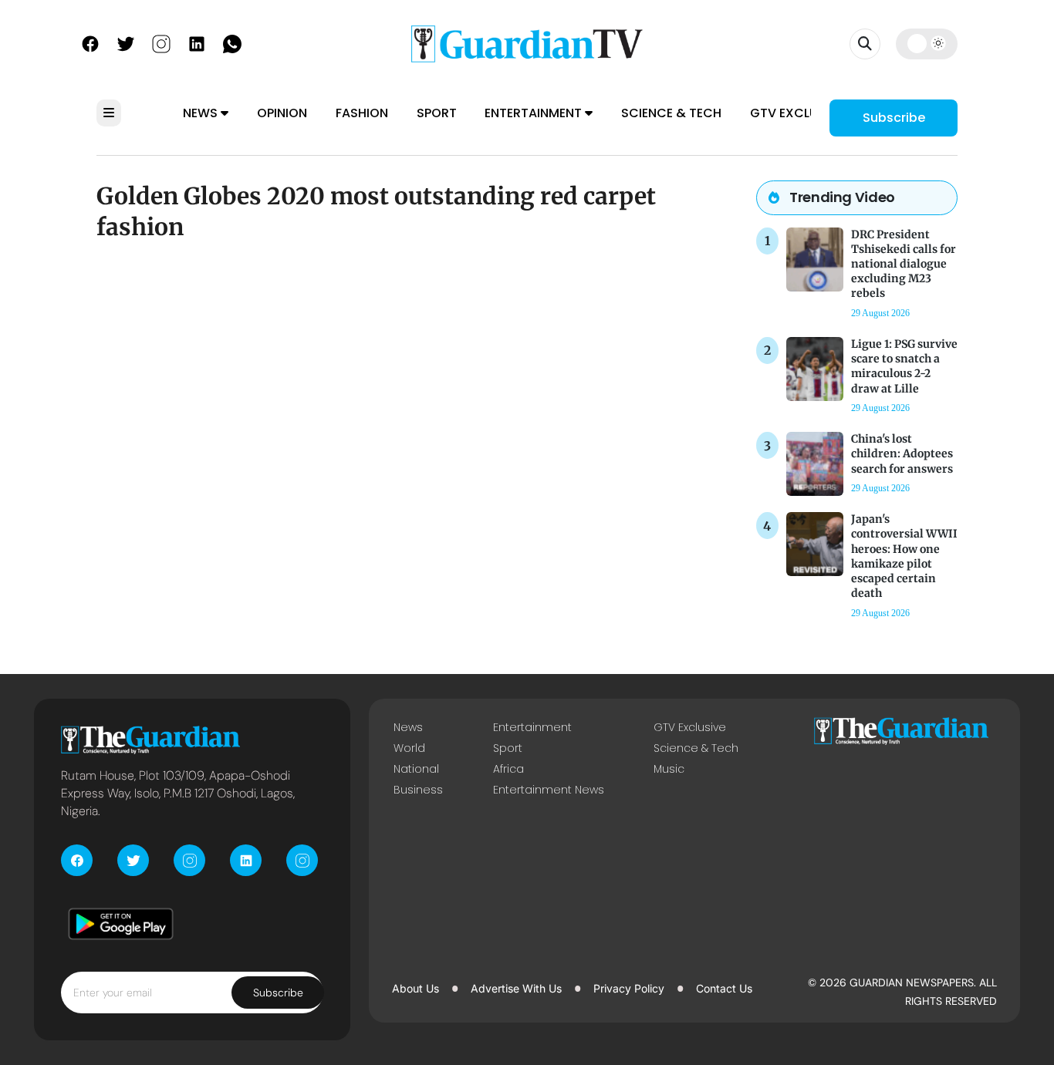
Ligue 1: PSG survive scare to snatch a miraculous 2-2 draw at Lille (904, 366)
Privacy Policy (628, 988)
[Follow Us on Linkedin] (197, 42)
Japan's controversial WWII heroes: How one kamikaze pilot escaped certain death (904, 556)
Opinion (282, 113)
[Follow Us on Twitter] (126, 42)
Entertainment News (548, 789)
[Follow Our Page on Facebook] (90, 42)
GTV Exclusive (796, 113)
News (202, 113)
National (416, 769)
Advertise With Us (516, 988)
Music (669, 769)
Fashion (362, 113)
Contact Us (724, 988)
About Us (415, 988)
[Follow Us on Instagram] (161, 42)
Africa (508, 769)
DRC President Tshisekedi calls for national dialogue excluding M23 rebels (903, 264)
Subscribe (894, 117)
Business (418, 789)
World (409, 748)
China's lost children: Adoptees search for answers (902, 453)
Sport (437, 113)
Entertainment (535, 113)
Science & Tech (671, 113)
